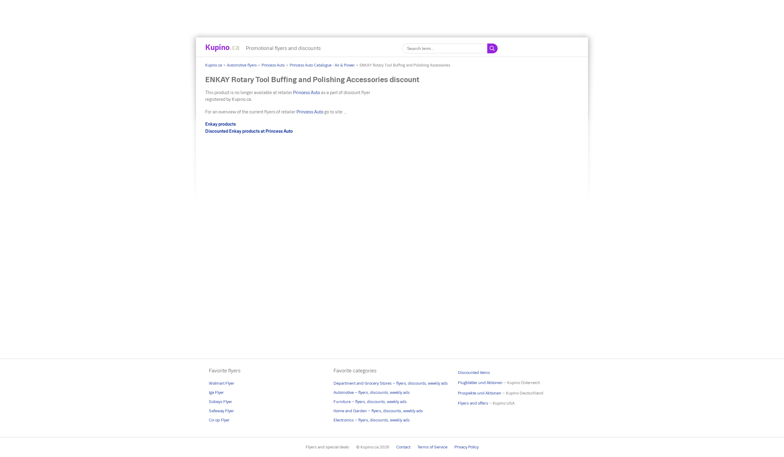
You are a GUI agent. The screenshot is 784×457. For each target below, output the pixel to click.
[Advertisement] (392, 14)
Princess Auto (273, 65)
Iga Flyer (216, 392)
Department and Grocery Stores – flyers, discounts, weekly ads (391, 383)
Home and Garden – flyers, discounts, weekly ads (378, 411)
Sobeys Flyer (220, 401)
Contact (403, 447)
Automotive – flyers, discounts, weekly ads (372, 392)
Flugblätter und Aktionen (480, 382)
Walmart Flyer (221, 383)
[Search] (492, 48)
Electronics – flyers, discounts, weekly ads (372, 420)
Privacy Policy (466, 447)
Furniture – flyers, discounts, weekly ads (370, 401)
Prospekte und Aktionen (479, 393)
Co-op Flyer (219, 420)
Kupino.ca (213, 65)
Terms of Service (432, 447)
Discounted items (474, 372)
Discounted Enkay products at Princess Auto (249, 131)
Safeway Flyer (221, 411)
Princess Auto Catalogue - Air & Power (322, 65)
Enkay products (220, 124)
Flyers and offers (473, 403)
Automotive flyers (242, 65)
